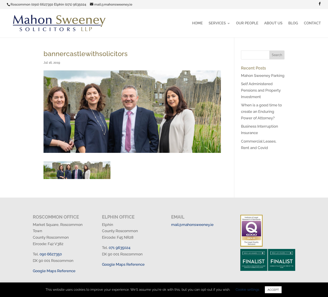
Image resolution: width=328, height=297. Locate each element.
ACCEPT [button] (273, 289)
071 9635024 (119, 247)
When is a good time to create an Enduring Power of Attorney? (261, 111)
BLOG (293, 23)
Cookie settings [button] (247, 290)
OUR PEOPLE (247, 23)
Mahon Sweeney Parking (262, 75)
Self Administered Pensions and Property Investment (261, 90)
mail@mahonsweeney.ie (192, 224)
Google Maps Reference (54, 271)
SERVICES (217, 23)
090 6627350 (50, 254)
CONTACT (312, 23)
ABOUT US (273, 23)
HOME (197, 23)
